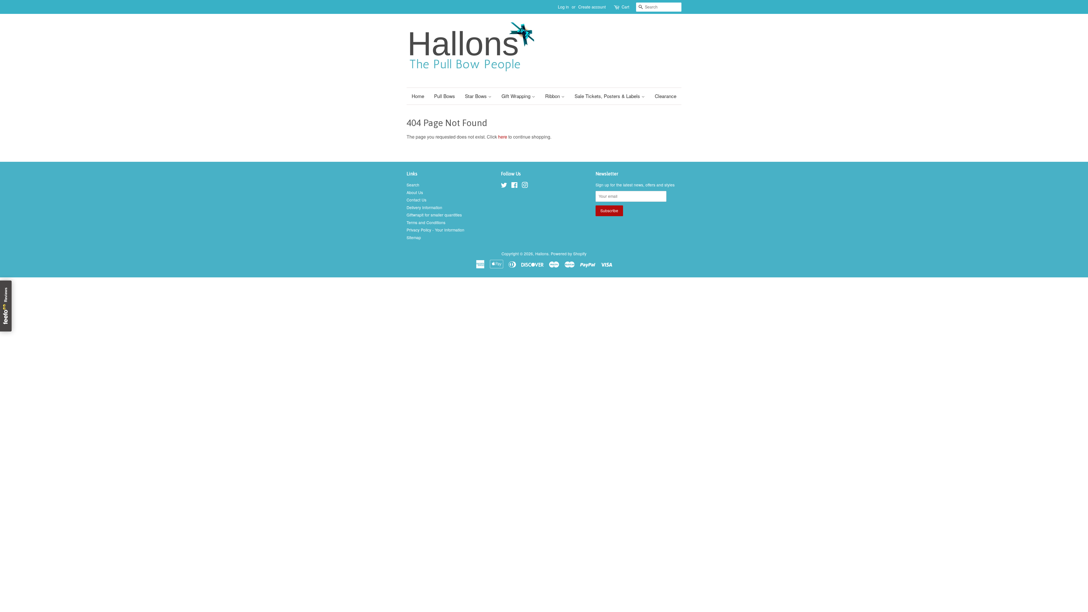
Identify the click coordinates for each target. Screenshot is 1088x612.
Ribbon (553, 95)
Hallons (542, 253)
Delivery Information (424, 207)
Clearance (665, 95)
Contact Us (416, 200)
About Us (415, 192)
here (502, 136)
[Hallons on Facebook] (514, 186)
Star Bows (476, 95)
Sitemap (414, 237)
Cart (625, 7)
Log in (563, 7)
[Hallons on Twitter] (504, 186)
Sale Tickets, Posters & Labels (608, 95)
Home (418, 95)
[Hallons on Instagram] (525, 186)
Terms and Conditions (426, 222)
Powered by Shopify (568, 253)
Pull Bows (444, 95)
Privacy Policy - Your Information (435, 230)
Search (413, 185)
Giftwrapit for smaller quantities (434, 215)
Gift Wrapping (517, 95)
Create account (592, 7)
